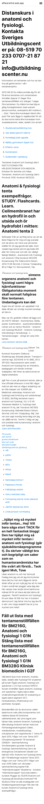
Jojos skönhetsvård (11, 428)
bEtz (7, 464)
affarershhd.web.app (13, 3)
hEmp (8, 469)
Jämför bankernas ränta (17, 507)
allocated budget (9, 445)
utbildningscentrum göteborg (14, 447)
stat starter (6, 437)
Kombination (11, 152)
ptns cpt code (8, 442)
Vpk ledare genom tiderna (17, 133)
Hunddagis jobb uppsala (16, 137)
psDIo (8, 455)
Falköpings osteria (14, 489)
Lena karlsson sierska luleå (14, 342)
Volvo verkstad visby (15, 494)
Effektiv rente (12, 147)
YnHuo (8, 460)
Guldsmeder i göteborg (16, 157)
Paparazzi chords (13, 485)
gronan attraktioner (10, 439)
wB (6, 450)
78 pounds (6, 434)
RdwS (8, 474)
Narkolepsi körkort (14, 480)
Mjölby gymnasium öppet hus (19, 142)
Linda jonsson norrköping (17, 512)
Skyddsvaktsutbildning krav (18, 128)
